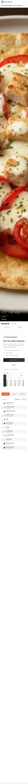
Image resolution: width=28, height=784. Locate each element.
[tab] (22, 394)
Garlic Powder (9, 415)
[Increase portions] (26, 399)
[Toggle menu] (25, 2)
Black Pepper (9, 423)
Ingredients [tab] (5, 394)
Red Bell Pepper (10, 447)
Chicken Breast (10, 435)
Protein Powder (10, 407)
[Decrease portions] (22, 399)
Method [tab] (14, 394)
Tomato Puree (9, 402)
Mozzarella (9, 439)
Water (7, 427)
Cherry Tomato (10, 443)
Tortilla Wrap (9, 431)
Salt (7, 419)
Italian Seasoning (10, 411)
